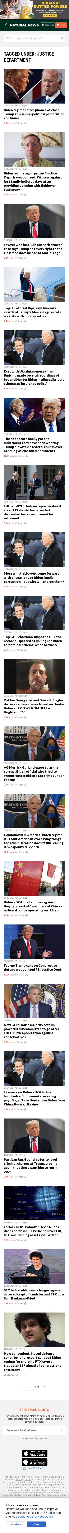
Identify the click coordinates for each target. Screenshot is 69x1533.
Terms (28, 1479)
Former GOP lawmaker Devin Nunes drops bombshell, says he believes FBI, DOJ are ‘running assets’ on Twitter (33, 1231)
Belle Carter (24, 696)
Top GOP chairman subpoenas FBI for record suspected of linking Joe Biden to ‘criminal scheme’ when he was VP (33, 641)
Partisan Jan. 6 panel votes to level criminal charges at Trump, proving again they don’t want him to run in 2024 (30, 1165)
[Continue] (62, 1430)
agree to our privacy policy (35, 1516)
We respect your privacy (34, 1439)
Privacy (19, 1479)
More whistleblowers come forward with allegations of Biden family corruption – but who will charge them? (34, 577)
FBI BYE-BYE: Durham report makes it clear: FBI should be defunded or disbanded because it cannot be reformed (32, 512)
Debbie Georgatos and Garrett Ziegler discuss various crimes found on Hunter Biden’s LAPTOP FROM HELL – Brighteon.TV (34, 706)
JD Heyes (23, 106)
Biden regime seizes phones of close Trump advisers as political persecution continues (34, 114)
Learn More (16, 1524)
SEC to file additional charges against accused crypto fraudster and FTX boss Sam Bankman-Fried (34, 1294)
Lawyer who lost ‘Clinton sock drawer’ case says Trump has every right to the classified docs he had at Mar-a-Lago (33, 249)
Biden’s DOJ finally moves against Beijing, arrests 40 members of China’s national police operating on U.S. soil (33, 906)
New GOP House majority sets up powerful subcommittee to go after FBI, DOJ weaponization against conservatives (31, 1031)
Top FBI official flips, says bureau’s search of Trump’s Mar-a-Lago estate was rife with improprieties (32, 312)
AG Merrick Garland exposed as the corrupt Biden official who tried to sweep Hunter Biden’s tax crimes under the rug (34, 773)
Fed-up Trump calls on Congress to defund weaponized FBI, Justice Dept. (33, 967)
